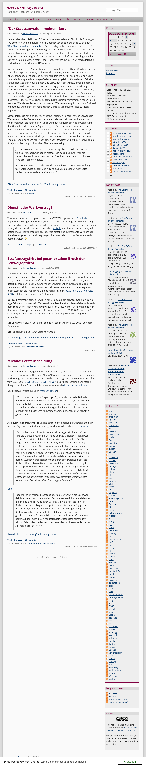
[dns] (107, 478)
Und (9, 488)
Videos (112, 658)
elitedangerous (116, 498)
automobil (114, 425)
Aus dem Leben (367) (122, 136)
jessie (111, 548)
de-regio (113, 466)
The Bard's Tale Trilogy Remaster (120, 191)
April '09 (122, 54)
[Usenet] (107, 649)
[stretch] (107, 629)
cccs (111, 454)
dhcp (111, 472)
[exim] (107, 501)
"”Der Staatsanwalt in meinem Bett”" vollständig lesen (36, 184)
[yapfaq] (107, 679)
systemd (113, 635)
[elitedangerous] (107, 498)
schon (75, 385)
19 (133, 43)
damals (67, 385)
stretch (112, 629)
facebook (113, 504)
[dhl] (107, 475)
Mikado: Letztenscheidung (29, 360)
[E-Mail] (107, 495)
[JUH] (107, 550)
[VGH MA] (107, 655)
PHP (111, 588)
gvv (110, 524)
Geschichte (83, 218)
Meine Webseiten (32, 19)
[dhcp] (107, 472)
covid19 (112, 460)
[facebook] (107, 504)
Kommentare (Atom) (118, 702)
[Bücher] (107, 451)
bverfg (29, 543)
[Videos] (107, 658)
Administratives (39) (121, 133)
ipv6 (111, 542)
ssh (110, 620)
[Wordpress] (107, 676)
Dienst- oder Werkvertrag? (29, 207)
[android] (107, 414)
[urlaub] (107, 647)
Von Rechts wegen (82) (123, 171)
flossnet (112, 510)
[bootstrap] (107, 443)
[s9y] (107, 603)
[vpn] (107, 664)
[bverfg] (107, 448)
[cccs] (107, 454)
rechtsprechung (39, 543)
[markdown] (107, 568)
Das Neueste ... (113, 70)
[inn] (107, 536)
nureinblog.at (114, 350)
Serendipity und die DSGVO (121, 351)
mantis (112, 565)
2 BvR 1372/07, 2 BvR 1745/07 (40, 381)
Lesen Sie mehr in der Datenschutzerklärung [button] (63, 762)
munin (112, 574)
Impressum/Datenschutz (100, 19)
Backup (112, 431)
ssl (110, 623)
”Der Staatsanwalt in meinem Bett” (37, 28)
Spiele (112, 614)
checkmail (113, 457)
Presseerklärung (48, 390)
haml (111, 527)
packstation (114, 582)
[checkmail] (107, 457)
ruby (111, 600)
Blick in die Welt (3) (121, 150)
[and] (107, 411)
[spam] (107, 612)
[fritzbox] (107, 515)
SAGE (111, 606)
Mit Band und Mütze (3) (123, 156)
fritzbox (112, 515)
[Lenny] (107, 553)
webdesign (114, 667)
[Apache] (107, 419)
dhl (110, 475)
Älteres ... (110, 73)
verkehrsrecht (115, 652)
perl (111, 585)
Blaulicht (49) (118, 148)
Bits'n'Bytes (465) (120, 145)
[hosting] (107, 533)
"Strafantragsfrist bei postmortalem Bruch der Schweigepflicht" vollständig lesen (50, 337)
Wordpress (114, 676)
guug (111, 521)
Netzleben (11, 244)
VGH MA (113, 655)
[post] (107, 591)
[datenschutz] (107, 463)
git (110, 518)
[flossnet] (107, 510)
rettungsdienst (116, 597)
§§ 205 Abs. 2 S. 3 (73, 290)
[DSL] (107, 489)
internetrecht (115, 539)
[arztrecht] (107, 422)
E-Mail (112, 495)
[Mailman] (107, 562)
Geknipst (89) (119, 142)
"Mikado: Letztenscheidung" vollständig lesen (31, 534)
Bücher (112, 451)
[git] (107, 518)
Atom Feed (114, 696)
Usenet (112, 649)
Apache (112, 419)
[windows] (107, 673)
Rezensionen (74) (120, 165)
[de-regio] (107, 466)
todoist (112, 641)
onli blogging (114, 271)
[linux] (107, 559)
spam (111, 612)
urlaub (112, 647)
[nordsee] (107, 580)
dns (110, 478)
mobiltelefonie (116, 571)
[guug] (107, 521)
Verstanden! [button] (130, 762)
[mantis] (107, 565)
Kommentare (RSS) (118, 699)
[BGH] (107, 440)
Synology (113, 632)
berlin (112, 437)
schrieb (83, 385)
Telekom (113, 638)
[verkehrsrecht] (107, 652)
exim (111, 501)
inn (110, 536)
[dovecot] (107, 481)
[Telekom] (107, 638)
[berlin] (107, 437)
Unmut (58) (117, 168)
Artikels (57, 228)
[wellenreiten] (107, 670)
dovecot (112, 481)
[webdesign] (107, 667)
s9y (110, 603)
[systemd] (107, 635)
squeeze (113, 617)
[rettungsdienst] (107, 597)
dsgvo (111, 486)
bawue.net (114, 434)
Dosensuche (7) (119, 153)
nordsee (113, 580)
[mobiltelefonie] (107, 571)
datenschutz (115, 463)
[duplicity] (107, 492)
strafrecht (31, 193)
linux (111, 559)
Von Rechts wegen (15, 190)
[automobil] (107, 425)
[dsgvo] (107, 486)
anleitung (113, 416)
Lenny (112, 553)
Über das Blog (53, 19)
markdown (114, 568)
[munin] (107, 574)
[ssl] (107, 623)
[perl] (107, 585)
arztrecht (31, 346)
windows (113, 673)
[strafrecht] (107, 626)
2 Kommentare (40, 244)
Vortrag (112, 661)
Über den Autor (74, 19)
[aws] (107, 428)
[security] (107, 609)
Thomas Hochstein (30, 33)
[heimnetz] (107, 530)
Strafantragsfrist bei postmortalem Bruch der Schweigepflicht (46, 260)
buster (112, 446)
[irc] (107, 545)
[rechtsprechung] (107, 594)
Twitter (112, 644)
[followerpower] (107, 513)
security (112, 609)
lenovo (112, 556)
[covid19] (107, 460)
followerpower (116, 513)
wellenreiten (115, 670)
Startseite (12, 19)
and (111, 411)
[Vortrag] (107, 661)
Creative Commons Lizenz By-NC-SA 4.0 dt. (123, 729)
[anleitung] (107, 416)
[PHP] (107, 588)
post (111, 591)
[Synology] (107, 632)
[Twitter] (107, 644)
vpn (110, 664)
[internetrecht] (107, 539)
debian (112, 469)
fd (110, 507)
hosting (112, 533)
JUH (110, 550)
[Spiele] (107, 614)
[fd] (107, 507)
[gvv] (107, 524)
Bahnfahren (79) (121, 139)
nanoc (112, 577)
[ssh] (107, 620)
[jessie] (107, 548)
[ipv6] (107, 542)
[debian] (107, 469)
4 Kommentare (31, 190)
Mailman (113, 562)
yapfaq (112, 679)
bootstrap (113, 443)
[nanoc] (107, 577)
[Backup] (107, 431)
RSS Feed (113, 693)
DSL (110, 489)
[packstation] (107, 582)
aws (111, 428)
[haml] (107, 527)
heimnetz (113, 530)
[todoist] (107, 641)
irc (110, 545)
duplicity (113, 492)
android (112, 414)
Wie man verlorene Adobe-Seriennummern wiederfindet (118, 370)
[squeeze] (107, 617)
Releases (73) (118, 162)
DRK (111, 483)
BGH (111, 440)
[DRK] (107, 483)
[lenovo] (107, 556)
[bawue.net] (107, 434)
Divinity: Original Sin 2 (119, 273)
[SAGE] (107, 606)
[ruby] (107, 600)
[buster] (107, 446)
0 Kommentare (31, 343)
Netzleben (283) (119, 159)
